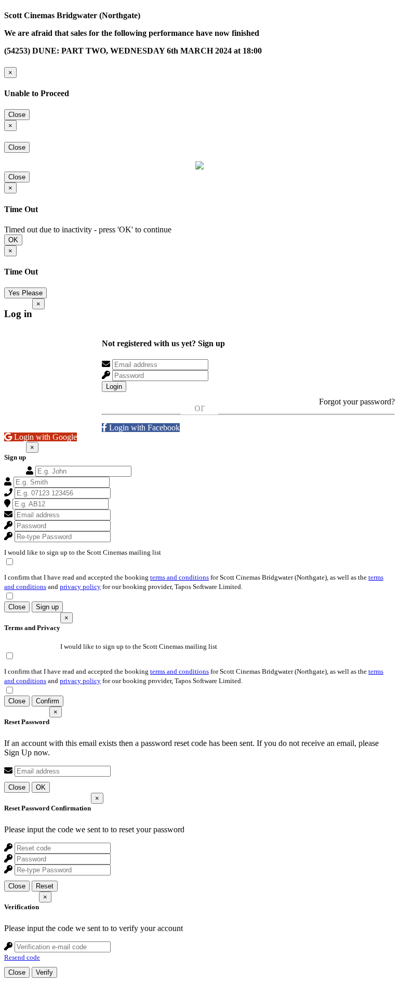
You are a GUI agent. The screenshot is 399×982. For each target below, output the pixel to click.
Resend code (22, 957)
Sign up (47, 607)
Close (16, 115)
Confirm (47, 701)
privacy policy (80, 587)
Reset (45, 886)
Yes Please (25, 293)
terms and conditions (179, 577)
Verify (44, 972)
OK (13, 240)
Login (114, 386)
